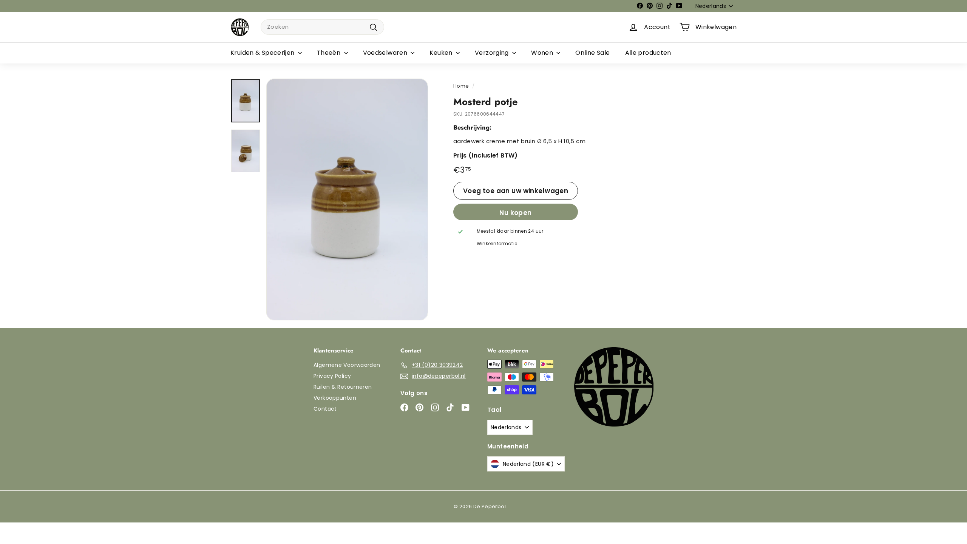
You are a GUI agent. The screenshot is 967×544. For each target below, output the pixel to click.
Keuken (441, 52)
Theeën (329, 52)
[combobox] (322, 27)
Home (461, 86)
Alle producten (648, 52)
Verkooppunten (335, 398)
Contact (325, 409)
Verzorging (492, 52)
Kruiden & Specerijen (263, 52)
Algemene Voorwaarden (347, 365)
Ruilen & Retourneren (343, 387)
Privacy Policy (332, 376)
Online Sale (592, 52)
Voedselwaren (386, 52)
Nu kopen (515, 212)
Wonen (543, 52)
